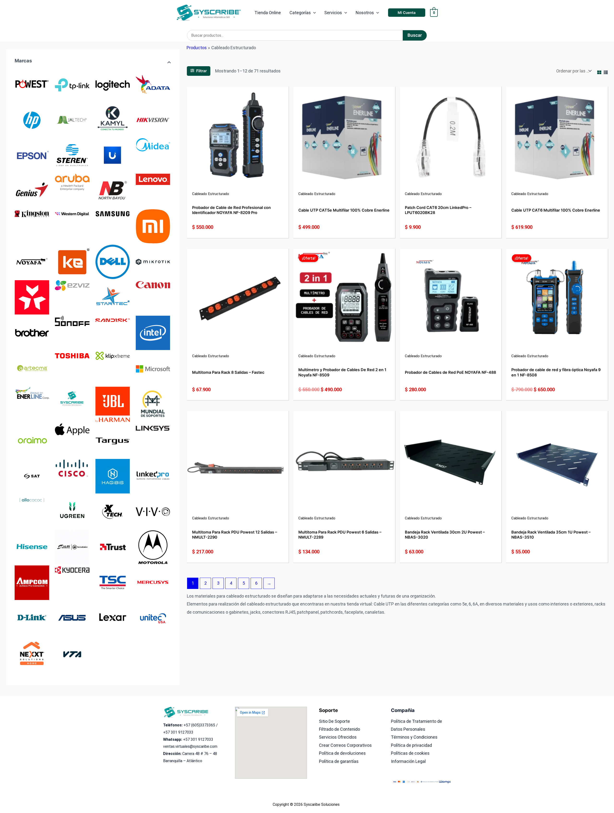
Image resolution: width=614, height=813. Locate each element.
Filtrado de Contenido (339, 729)
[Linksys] (153, 427)
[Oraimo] (32, 440)
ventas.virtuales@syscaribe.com (190, 746)
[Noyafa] (32, 261)
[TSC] (112, 582)
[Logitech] (112, 83)
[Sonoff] (72, 320)
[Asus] (72, 617)
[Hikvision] (153, 119)
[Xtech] (112, 511)
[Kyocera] (72, 569)
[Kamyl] (112, 119)
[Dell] (112, 261)
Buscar (414, 35)
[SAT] (32, 475)
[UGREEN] (72, 511)
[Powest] (32, 83)
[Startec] (112, 296)
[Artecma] (32, 367)
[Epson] (32, 154)
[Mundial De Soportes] (153, 403)
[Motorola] (153, 546)
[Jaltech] (72, 119)
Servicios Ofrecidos (338, 737)
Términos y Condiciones (414, 737)
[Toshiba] (72, 355)
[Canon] (153, 284)
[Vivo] (153, 511)
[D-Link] (32, 617)
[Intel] (153, 332)
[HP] (32, 119)
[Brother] (32, 332)
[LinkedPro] (153, 475)
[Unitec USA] (153, 617)
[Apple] (72, 429)
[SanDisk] (112, 319)
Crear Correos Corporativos (345, 745)
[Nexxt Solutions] (32, 653)
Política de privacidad (411, 745)
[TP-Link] (72, 83)
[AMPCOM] (32, 582)
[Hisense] (32, 546)
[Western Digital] (72, 213)
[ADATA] (153, 83)
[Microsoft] (153, 367)
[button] (313, 13)
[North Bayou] (112, 190)
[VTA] (72, 653)
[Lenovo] (153, 178)
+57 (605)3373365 (199, 725)
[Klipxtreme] (112, 355)
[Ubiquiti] (112, 154)
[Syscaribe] (72, 398)
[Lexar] (112, 617)
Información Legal (408, 761)
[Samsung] (112, 213)
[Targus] (112, 440)
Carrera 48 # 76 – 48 (199, 753)
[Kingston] (32, 213)
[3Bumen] (32, 296)
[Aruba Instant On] (72, 181)
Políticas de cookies (410, 753)
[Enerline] (32, 392)
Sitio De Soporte (334, 721)
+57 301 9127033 (178, 732)
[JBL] (112, 404)
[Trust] (112, 546)
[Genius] (32, 190)
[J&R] (72, 546)
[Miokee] (72, 261)
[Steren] (72, 154)
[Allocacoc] (32, 499)
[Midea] (153, 144)
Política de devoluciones (342, 753)
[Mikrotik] (153, 261)
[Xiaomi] (153, 225)
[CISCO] (72, 468)
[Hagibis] (112, 475)
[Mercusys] (153, 582)
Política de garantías (339, 761)
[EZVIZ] (72, 285)
